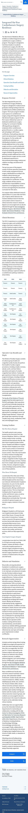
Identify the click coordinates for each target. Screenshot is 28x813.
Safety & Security (5, 801)
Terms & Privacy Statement (19, 801)
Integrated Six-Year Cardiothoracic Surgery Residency (12, 9)
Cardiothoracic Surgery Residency (10, 7)
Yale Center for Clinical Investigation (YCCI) (13, 712)
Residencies (15, 6)
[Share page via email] (14, 32)
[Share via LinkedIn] (8, 32)
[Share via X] (3, 32)
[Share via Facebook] (6, 32)
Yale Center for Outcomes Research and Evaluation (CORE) (13, 716)
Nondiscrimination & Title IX (19, 798)
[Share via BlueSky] (11, 32)
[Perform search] (21, 2)
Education (9, 6)
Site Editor (16, 795)
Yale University (5, 804)
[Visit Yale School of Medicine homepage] (14, 770)
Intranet (3, 795)
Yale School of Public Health (16, 664)
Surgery (4, 6)
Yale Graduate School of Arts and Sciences (13, 212)
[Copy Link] (25, 98)
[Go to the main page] (8, 2)
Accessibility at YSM (6, 798)
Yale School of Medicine (13, 211)
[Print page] (16, 32)
